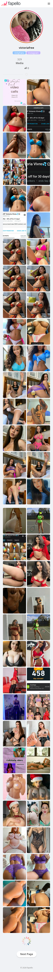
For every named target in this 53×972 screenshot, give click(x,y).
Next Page (26, 954)
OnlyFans (19, 52)
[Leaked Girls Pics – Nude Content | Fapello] (12, 3)
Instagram (33, 52)
